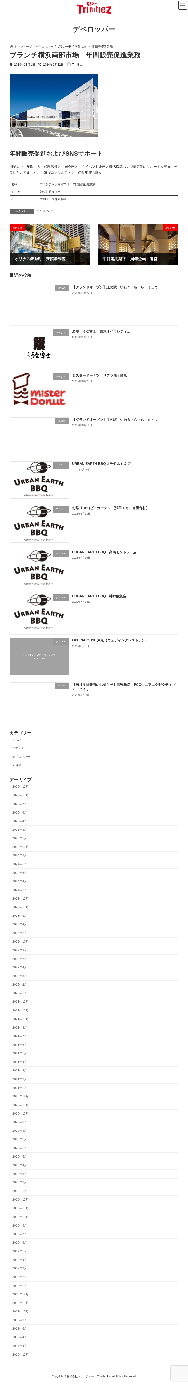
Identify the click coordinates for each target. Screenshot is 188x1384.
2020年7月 (19, 1139)
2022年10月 (20, 941)
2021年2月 (19, 1079)
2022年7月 (19, 959)
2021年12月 (20, 1002)
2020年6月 (19, 1148)
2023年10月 (20, 907)
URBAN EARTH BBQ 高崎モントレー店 (104, 552)
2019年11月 (20, 1208)
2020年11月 (20, 1105)
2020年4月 (19, 1165)
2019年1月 (19, 1286)
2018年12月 (20, 1294)
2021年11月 (20, 1010)
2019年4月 (19, 1260)
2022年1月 (19, 993)
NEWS (16, 740)
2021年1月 (19, 1088)
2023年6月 (19, 916)
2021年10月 (20, 1019)
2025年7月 (19, 804)
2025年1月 (19, 838)
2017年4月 (19, 1346)
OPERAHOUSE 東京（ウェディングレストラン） (110, 640)
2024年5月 (19, 873)
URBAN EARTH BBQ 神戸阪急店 (99, 596)
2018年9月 (19, 1320)
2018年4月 (19, 1337)
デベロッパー (45, 211)
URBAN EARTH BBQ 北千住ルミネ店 (101, 464)
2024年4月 (19, 881)
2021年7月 (19, 1036)
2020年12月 (20, 1096)
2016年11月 (20, 1354)
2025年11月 (20, 787)
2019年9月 (19, 1225)
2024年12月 (20, 847)
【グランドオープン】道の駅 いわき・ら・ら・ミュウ (115, 287)
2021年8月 (19, 1027)
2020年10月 (20, 1113)
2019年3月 (19, 1268)
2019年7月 (19, 1234)
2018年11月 (20, 1303)
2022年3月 (19, 976)
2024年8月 (19, 855)
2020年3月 (19, 1174)
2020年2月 (19, 1182)
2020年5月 (19, 1156)
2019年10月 (20, 1217)
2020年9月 (19, 1122)
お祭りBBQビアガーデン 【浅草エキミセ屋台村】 (110, 508)
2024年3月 (19, 890)
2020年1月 (19, 1191)
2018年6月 (19, 1329)
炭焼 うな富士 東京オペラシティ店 (101, 331)
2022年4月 (19, 967)
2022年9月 (19, 950)
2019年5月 (19, 1251)
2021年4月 (19, 1062)
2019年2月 (19, 1277)
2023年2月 (19, 933)
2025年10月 (20, 795)
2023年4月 (19, 924)
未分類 (16, 765)
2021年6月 (19, 1045)
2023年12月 (20, 898)
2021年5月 (19, 1053)
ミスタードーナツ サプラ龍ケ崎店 (99, 375)
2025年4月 (19, 821)
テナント (18, 748)
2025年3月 (19, 829)
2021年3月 (19, 1070)
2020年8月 (19, 1131)
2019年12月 (20, 1200)
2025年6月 (19, 812)
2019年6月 (19, 1242)
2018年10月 (20, 1311)
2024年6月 (19, 864)
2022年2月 (19, 985)
